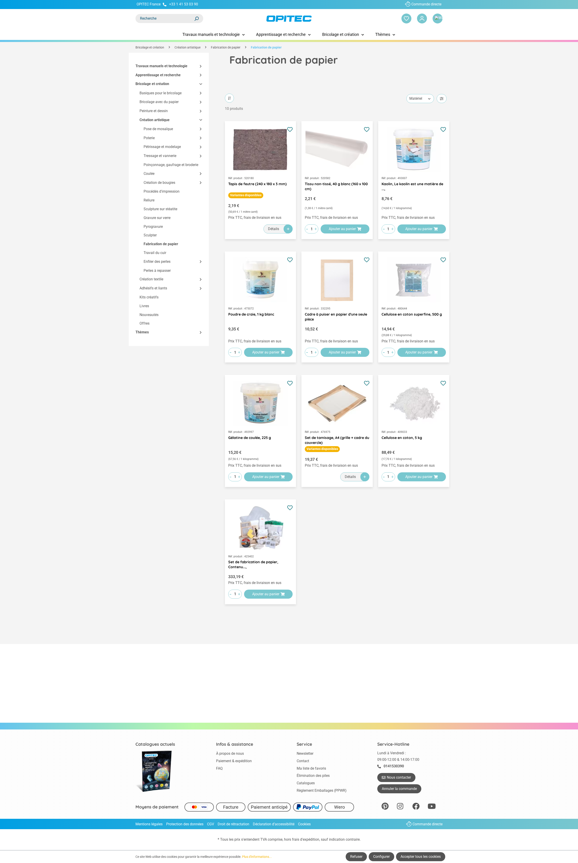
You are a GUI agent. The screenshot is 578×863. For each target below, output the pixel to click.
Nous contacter (399, 777)
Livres (144, 306)
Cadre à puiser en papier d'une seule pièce (336, 316)
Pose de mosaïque (158, 129)
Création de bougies (159, 182)
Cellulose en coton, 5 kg (402, 437)
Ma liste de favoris (311, 768)
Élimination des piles (313, 775)
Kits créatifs (149, 297)
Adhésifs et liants (153, 288)
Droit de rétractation (233, 824)
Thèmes (142, 332)
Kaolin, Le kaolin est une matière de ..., (412, 186)
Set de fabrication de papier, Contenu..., (253, 564)
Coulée (149, 173)
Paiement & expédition (234, 761)
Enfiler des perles (157, 261)
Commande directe (426, 4)
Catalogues (306, 783)
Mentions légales (149, 824)
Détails (273, 229)
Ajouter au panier (342, 229)
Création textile (151, 279)
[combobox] (165, 18)
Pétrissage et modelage (162, 147)
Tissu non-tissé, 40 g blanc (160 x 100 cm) (336, 186)
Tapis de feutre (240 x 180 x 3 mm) (257, 184)
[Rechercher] (196, 18)
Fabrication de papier (161, 244)
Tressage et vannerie (160, 156)
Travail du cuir (155, 253)
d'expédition (309, 839)
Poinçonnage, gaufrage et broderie (171, 165)
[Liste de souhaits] (406, 18)
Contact (303, 761)
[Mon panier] (438, 18)
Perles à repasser (157, 270)
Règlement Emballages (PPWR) (322, 790)
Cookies (304, 824)
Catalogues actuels (155, 744)
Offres (144, 323)
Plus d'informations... (257, 856)
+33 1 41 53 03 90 (183, 4)
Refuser (356, 856)
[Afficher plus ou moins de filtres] (442, 98)
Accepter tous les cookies (421, 856)
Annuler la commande (399, 789)
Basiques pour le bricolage (161, 93)
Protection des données (184, 824)
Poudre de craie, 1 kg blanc (251, 314)
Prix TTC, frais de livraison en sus (254, 217)
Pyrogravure (153, 226)
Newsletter (305, 753)
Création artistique (155, 120)
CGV (210, 824)
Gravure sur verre (157, 218)
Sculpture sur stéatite (160, 209)
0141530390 (394, 766)
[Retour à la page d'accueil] (289, 19)
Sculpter (150, 235)
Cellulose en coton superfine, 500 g (412, 314)
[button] (198, 66)
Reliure (149, 200)
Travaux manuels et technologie (161, 66)
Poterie (149, 138)
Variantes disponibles (245, 195)
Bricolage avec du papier (159, 102)
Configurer (381, 856)
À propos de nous (230, 753)
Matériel (415, 98)
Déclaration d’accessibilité (273, 824)
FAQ (219, 768)
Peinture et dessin (154, 111)
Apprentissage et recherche (158, 75)
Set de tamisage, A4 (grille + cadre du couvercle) (337, 440)
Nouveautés (149, 315)
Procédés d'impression (161, 191)
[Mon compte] (422, 18)
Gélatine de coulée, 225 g (249, 437)
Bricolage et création (152, 84)
